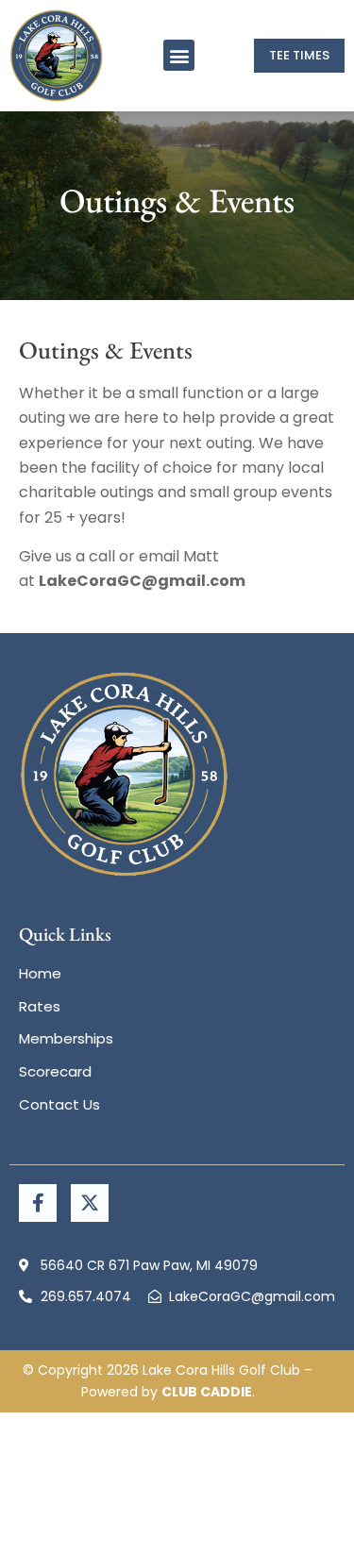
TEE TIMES (299, 55)
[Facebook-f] (38, 1203)
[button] (178, 55)
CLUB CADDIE (206, 1391)
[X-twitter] (90, 1203)
